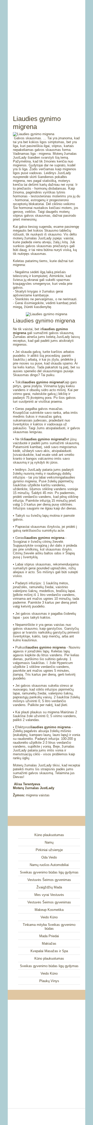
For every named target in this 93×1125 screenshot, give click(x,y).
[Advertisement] (46, 51)
